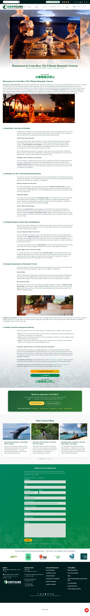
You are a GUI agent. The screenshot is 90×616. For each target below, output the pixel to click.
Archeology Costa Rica (74, 588)
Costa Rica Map (72, 583)
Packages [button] (45, 6)
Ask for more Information (46, 371)
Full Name (27, 479)
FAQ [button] (63, 6)
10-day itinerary (43, 408)
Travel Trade (67, 7)
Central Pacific (50, 575)
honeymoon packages (56, 359)
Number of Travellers (30, 506)
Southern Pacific (51, 584)
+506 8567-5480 (28, 585)
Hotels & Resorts (42, 68)
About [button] (59, 6)
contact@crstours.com (30, 571)
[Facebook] (37, 77)
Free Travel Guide (73, 573)
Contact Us (84, 7)
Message (26, 522)
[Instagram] (45, 77)
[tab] (38, 458)
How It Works (36, 7)
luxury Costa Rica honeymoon (60, 364)
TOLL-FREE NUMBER (54, 1)
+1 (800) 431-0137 (29, 576)
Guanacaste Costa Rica (52, 578)
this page (57, 93)
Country (26, 495)
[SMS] (53, 77)
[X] (39, 77)
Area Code (27, 490)
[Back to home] (13, 7)
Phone (40, 490)
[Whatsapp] (42, 77)
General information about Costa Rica (77, 579)
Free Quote (29, 7)
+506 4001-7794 (28, 581)
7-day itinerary (34, 408)
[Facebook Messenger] (48, 77)
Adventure (29, 68)
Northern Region (51, 581)
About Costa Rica (72, 570)
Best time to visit (68, 408)
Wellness (62, 68)
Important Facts (72, 586)
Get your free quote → (37, 403)
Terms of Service (55, 543)
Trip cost (60, 408)
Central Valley (50, 570)
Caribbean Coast (51, 573)
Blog (74, 6)
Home (25, 6)
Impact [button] (79, 6)
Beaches (35, 68)
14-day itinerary (53, 408)
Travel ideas (56, 68)
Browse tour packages (53, 403)
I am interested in (29, 501)
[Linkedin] (50, 77)
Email (26, 485)
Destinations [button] (52, 6)
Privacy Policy (47, 543)
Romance (50, 68)
